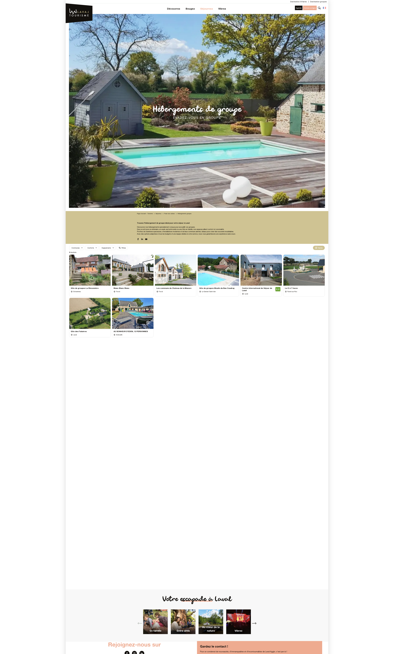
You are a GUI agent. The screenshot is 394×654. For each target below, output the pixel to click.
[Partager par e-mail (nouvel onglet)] (146, 239)
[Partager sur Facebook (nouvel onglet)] (138, 239)
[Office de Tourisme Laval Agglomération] (79, 7)
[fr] (324, 8)
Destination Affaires (298, 2)
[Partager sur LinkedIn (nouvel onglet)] (142, 239)
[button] (319, 8)
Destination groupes (318, 2)
